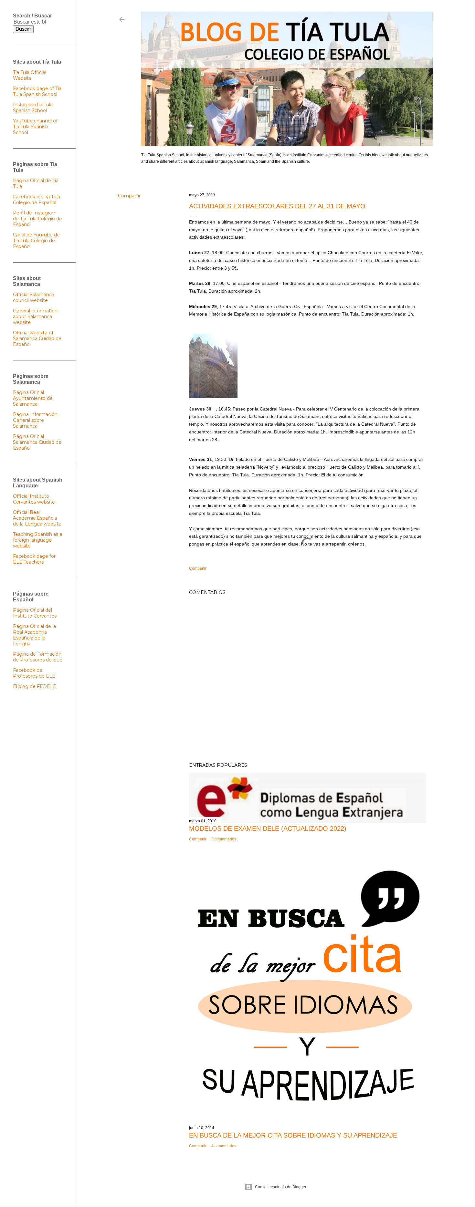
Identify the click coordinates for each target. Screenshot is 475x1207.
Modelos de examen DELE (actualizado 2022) (267, 828)
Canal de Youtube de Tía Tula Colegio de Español (36, 240)
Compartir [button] (129, 196)
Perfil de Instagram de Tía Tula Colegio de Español (37, 218)
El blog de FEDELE (34, 686)
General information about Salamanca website (35, 316)
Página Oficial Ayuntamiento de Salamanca (33, 398)
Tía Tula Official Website (29, 75)
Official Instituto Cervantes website (34, 499)
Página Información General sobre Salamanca (35, 420)
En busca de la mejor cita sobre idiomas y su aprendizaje (293, 1135)
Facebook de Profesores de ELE (34, 673)
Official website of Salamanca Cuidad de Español (37, 338)
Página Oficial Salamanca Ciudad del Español (37, 442)
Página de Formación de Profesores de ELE (37, 657)
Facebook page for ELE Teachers (34, 559)
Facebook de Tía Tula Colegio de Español (36, 199)
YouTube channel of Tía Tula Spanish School (35, 126)
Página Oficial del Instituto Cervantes (35, 613)
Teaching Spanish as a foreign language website (37, 540)
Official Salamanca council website (33, 297)
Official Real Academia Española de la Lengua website (37, 518)
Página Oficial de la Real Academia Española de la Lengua (34, 635)
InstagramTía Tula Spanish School (33, 107)
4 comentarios (223, 1146)
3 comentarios (223, 839)
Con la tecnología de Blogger (280, 1187)
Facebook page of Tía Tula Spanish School (37, 91)
